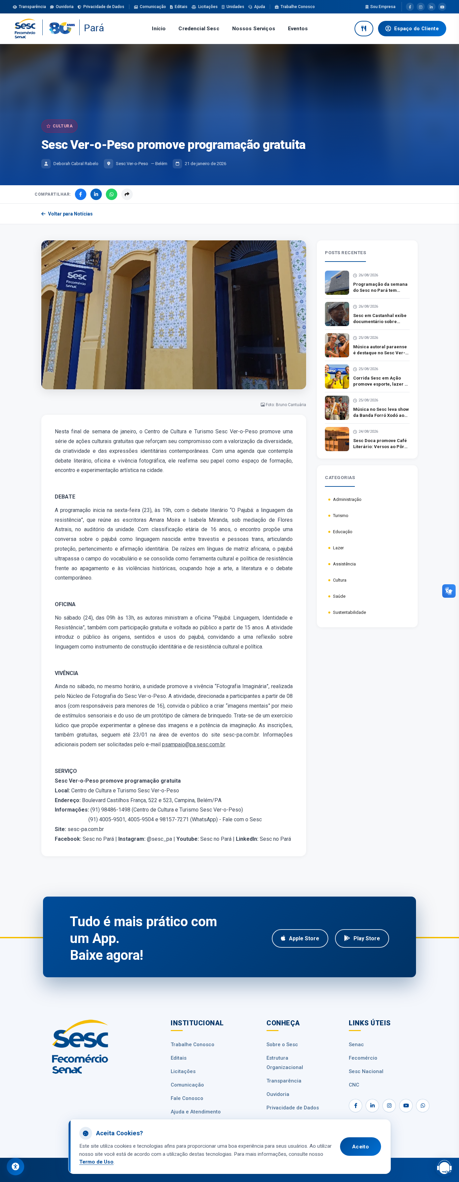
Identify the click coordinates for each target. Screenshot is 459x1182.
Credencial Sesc (198, 29)
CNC (354, 1085)
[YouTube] (442, 7)
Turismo (340, 515)
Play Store (366, 938)
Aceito (360, 1147)
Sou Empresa (382, 6)
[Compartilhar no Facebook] (80, 194)
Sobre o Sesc (282, 1044)
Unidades (235, 6)
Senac (356, 1044)
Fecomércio (363, 1058)
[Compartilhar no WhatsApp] (111, 194)
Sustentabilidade (349, 612)
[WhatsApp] (422, 1105)
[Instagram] (421, 7)
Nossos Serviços (253, 29)
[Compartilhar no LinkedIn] (96, 194)
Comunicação (153, 6)
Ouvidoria (65, 6)
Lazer (338, 547)
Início (159, 29)
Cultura (339, 580)
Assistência (344, 563)
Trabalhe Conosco (298, 6)
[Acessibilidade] (15, 1166)
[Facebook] (410, 7)
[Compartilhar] (127, 194)
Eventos (298, 29)
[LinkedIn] (431, 7)
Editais (181, 6)
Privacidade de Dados (103, 6)
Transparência (32, 6)
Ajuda (259, 6)
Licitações (208, 6)
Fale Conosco (187, 1098)
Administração (347, 499)
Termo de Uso (96, 1162)
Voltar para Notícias (70, 213)
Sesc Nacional (366, 1071)
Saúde (339, 596)
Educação (342, 531)
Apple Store (304, 938)
